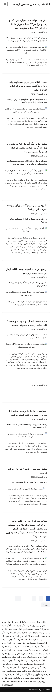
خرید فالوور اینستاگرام (35, 636)
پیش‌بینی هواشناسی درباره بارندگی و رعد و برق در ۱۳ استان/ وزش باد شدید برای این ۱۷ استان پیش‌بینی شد (27, 24)
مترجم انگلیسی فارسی (38, 629)
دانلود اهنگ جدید (38, 622)
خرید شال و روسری (16, 653)
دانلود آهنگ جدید (9, 625)
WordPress (33, 689)
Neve (48, 689)
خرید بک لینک (25, 622)
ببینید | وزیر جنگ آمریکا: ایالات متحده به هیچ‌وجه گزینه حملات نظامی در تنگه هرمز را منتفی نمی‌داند (27, 147)
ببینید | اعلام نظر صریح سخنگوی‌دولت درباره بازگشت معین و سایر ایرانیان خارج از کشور (28, 86)
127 (18, 598)
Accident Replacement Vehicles (17, 681)
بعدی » (45, 605)
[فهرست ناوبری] (4, 4)
